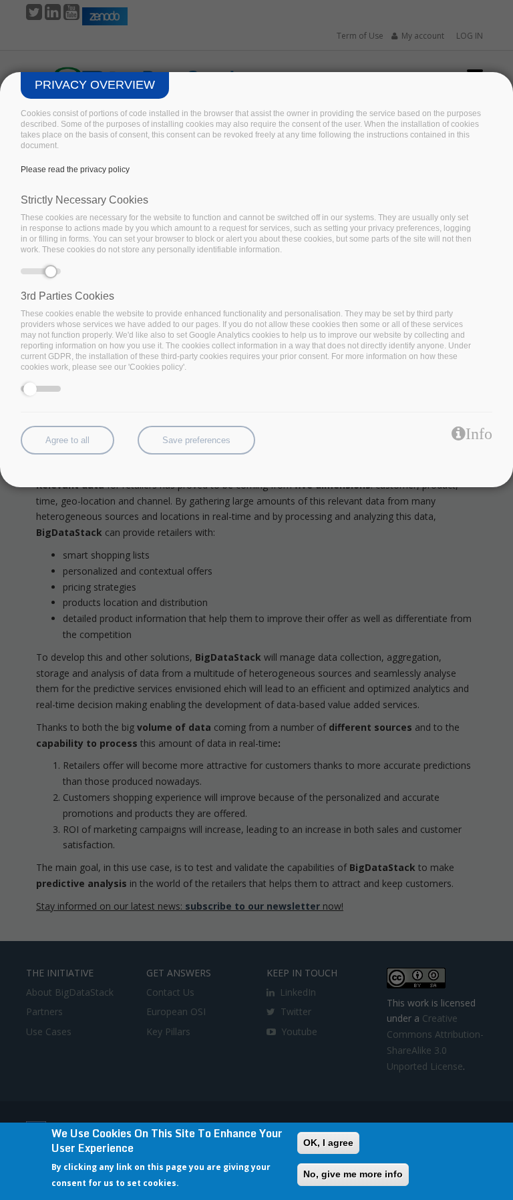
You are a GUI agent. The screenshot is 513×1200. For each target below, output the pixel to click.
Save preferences (196, 440)
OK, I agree (328, 1142)
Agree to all (67, 440)
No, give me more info (353, 1174)
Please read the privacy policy (75, 169)
